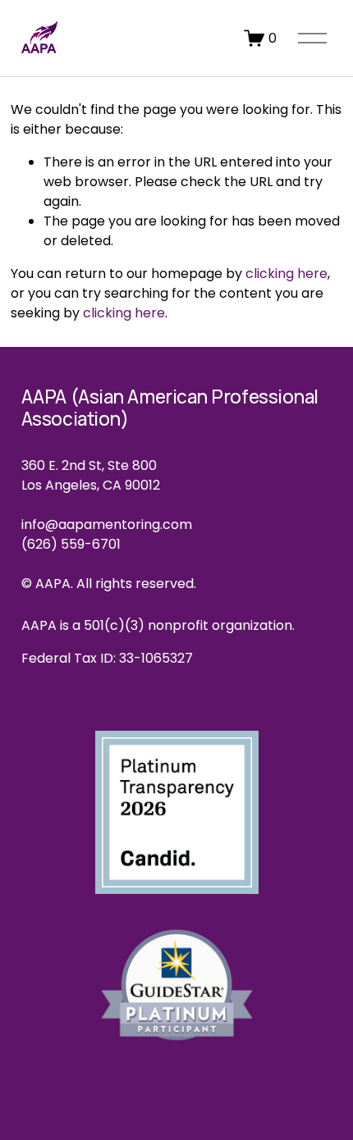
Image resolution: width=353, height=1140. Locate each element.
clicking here (286, 273)
